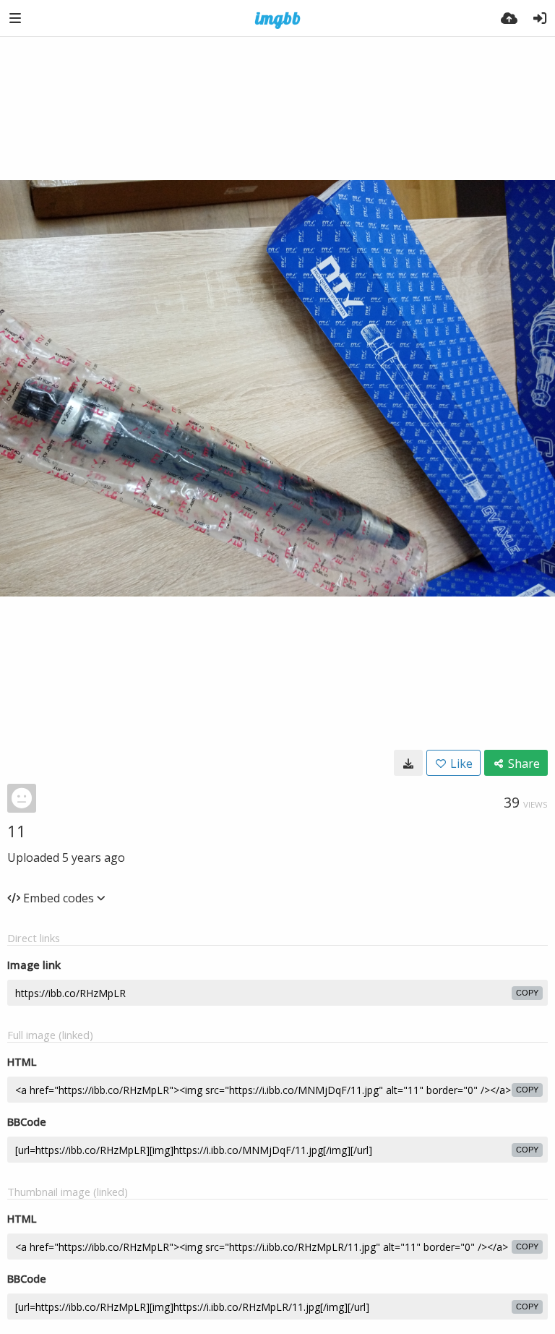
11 (16, 831)
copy (527, 992)
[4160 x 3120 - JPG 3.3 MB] (408, 763)
